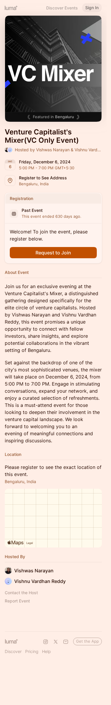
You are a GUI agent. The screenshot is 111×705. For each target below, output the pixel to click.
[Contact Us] (66, 642)
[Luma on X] (56, 642)
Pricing (31, 651)
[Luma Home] (11, 8)
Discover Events (62, 7)
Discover (13, 651)
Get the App (87, 641)
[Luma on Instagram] (46, 642)
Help (46, 651)
